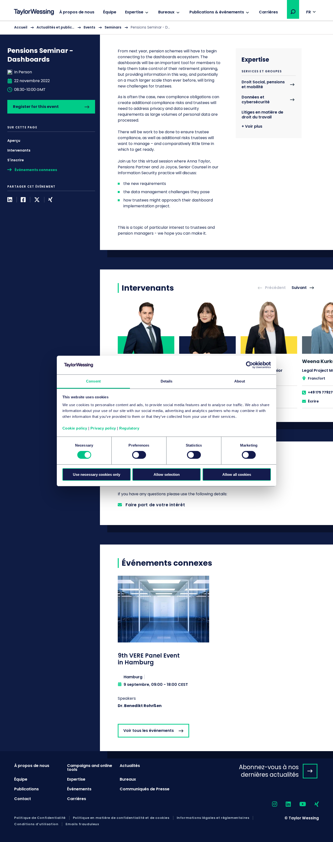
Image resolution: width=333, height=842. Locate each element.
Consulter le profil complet (146, 354)
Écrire (313, 401)
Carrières (268, 12)
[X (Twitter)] (37, 199)
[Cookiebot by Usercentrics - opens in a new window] (249, 365)
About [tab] (239, 381)
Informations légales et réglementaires (213, 818)
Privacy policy (103, 428)
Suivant (299, 287)
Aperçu (13, 140)
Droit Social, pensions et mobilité (263, 85)
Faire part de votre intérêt (155, 505)
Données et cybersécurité (256, 100)
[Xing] (50, 199)
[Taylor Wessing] (34, 13)
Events (89, 27)
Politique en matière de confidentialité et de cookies (121, 818)
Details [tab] (167, 381)
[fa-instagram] (270, 804)
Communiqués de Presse (144, 789)
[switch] (139, 455)
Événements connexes (36, 169)
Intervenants (18, 150)
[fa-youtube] (298, 804)
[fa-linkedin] (284, 804)
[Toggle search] (293, 11)
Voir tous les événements (148, 730)
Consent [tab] (93, 381)
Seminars (113, 27)
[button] (293, 11)
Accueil (20, 27)
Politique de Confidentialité (40, 818)
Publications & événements (216, 12)
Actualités (130, 765)
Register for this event (36, 106)
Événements (79, 789)
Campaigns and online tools (89, 767)
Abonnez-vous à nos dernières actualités (269, 771)
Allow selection (167, 474)
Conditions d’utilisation (36, 824)
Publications (26, 789)
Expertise (134, 12)
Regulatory (129, 428)
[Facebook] (23, 199)
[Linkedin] (9, 199)
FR (308, 12)
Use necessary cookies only (96, 474)
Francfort (316, 378)
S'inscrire (15, 160)
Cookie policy (74, 428)
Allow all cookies (236, 474)
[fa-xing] (312, 804)
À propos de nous (76, 12)
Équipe (109, 12)
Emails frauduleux (82, 824)
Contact (22, 799)
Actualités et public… (55, 27)
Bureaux (166, 12)
